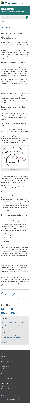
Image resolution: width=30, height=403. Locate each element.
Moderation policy (5, 27)
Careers (3, 371)
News (2, 376)
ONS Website (25, 3)
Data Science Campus (6, 389)
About (2, 23)
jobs (15, 38)
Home (2, 21)
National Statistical (5, 386)
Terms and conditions (6, 361)
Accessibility (4, 356)
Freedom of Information (7, 378)
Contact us (4, 374)
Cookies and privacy (6, 358)
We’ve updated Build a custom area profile (12, 323)
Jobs (2, 25)
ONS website (21, 66)
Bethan (6, 37)
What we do (4, 369)
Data (12, 38)
